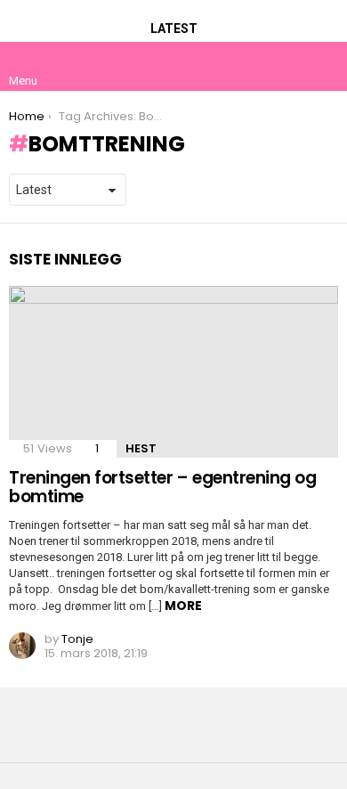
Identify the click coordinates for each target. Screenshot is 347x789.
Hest (141, 448)
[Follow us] (286, 66)
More (183, 605)
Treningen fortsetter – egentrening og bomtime (162, 487)
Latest (174, 28)
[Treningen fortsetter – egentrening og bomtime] (173, 372)
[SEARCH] (324, 66)
